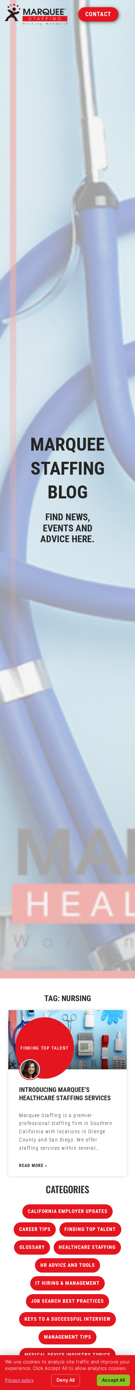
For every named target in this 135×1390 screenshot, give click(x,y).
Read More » (33, 1165)
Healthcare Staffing (87, 1247)
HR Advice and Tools (67, 1265)
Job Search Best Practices (67, 1301)
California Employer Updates (68, 1211)
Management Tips (67, 1337)
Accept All (113, 1380)
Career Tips (35, 1229)
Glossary (32, 1247)
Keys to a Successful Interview (67, 1319)
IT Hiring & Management (67, 1283)
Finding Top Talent (90, 1229)
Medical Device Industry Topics (67, 1355)
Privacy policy (19, 1380)
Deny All (66, 1380)
